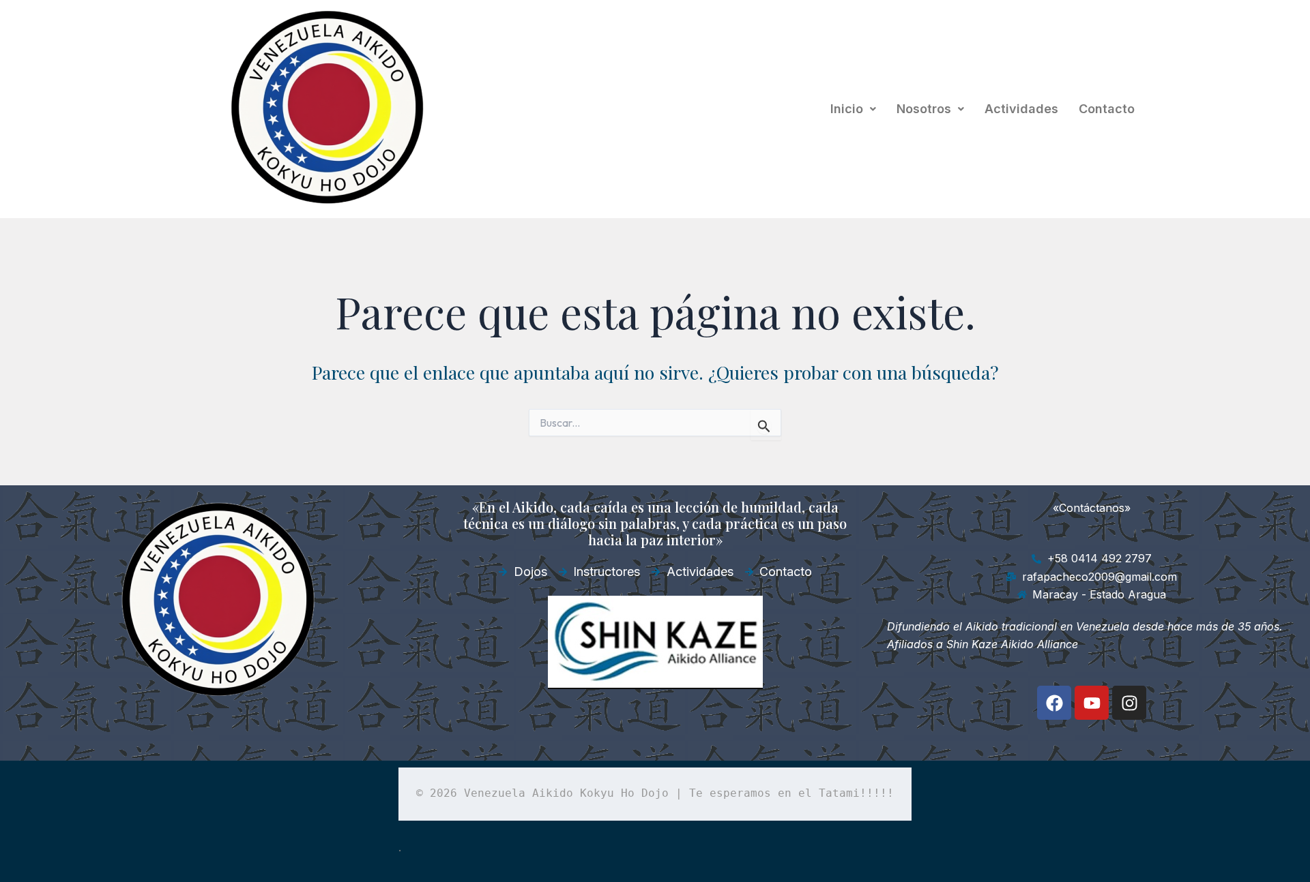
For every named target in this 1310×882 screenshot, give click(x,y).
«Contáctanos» (1092, 508)
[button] (853, 109)
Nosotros (924, 109)
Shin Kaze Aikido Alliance (1012, 644)
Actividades (1021, 109)
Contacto (1107, 109)
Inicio (846, 109)
